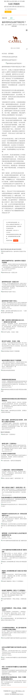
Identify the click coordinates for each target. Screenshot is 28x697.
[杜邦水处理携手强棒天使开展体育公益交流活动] (13, 638)
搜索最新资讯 (8, 11)
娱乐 (8, 6)
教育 (21, 6)
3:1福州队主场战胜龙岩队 (8, 453)
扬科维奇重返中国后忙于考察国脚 (11, 360)
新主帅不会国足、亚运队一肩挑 (11, 341)
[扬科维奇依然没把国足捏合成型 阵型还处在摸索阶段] (14, 390)
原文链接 (15, 240)
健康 (23, 1)
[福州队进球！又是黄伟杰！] (8, 434)
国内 (5, 1)
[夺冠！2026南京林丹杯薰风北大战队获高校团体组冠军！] (14, 658)
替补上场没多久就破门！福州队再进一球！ (14, 487)
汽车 (21, 1)
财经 (10, 6)
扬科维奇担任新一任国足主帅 (10, 282)
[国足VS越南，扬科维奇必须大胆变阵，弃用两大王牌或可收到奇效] (14, 411)
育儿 (23, 6)
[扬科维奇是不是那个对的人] (8, 291)
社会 (10, 1)
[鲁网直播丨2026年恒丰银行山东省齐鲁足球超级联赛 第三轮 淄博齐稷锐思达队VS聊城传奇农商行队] (14, 525)
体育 (5, 6)
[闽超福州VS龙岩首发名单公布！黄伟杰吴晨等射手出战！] (14, 505)
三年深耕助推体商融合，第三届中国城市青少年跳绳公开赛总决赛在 (14, 628)
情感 (16, 1)
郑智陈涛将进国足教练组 (9, 379)
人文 (18, 1)
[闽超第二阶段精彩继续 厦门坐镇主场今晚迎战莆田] (14, 562)
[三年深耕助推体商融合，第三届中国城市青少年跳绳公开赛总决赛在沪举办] (14, 619)
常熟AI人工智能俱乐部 (18, 691)
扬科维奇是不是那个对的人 (9, 301)
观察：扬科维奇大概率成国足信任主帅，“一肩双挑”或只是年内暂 (13, 321)
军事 (13, 6)
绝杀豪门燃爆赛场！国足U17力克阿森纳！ (14, 590)
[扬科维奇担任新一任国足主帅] (9, 272)
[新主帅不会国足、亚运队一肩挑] (9, 332)
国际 (8, 1)
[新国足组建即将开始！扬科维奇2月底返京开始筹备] (14, 252)
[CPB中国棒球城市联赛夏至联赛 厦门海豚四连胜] (14, 540)
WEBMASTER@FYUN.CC (17, 694)
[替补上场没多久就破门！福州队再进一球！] (12, 478)
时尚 (13, 1)
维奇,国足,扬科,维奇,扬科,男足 (11, 249)
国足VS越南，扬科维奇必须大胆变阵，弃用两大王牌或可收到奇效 (14, 421)
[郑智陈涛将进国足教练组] (8, 370)
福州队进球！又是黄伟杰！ (9, 443)
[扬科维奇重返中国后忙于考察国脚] (10, 351)
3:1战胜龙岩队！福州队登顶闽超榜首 (12, 470)
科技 (16, 6)
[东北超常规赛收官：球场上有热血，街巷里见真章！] (14, 599)
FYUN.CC (12, 691)
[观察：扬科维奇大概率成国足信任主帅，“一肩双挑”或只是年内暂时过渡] (14, 311)
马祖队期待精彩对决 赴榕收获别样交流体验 (13, 497)
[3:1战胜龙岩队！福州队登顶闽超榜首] (11, 460)
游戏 (18, 6)
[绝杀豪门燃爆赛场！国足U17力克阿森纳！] (12, 581)
